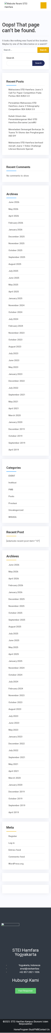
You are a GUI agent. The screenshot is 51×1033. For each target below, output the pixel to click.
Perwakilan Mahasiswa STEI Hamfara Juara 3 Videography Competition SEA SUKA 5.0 (23, 106)
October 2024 (15, 312)
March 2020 (14, 415)
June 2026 (13, 202)
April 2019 (13, 449)
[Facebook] (20, 1000)
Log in (11, 843)
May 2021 (13, 401)
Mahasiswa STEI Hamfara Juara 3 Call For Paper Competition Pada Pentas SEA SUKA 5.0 (25, 92)
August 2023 (14, 346)
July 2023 (13, 353)
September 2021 (16, 394)
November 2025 (16, 243)
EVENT (11, 476)
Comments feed (16, 856)
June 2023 (13, 360)
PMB (10, 489)
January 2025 (15, 298)
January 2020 (15, 422)
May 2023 (13, 367)
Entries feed (14, 850)
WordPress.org (16, 863)
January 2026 (15, 229)
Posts (11, 496)
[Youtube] (30, 1000)
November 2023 (16, 333)
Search (10, 58)
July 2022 (13, 388)
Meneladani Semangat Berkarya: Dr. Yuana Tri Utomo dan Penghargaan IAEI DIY (26, 132)
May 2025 (13, 284)
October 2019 (15, 436)
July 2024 (13, 319)
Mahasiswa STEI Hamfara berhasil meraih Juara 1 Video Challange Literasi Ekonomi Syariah (25, 145)
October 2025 (15, 250)
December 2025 (16, 236)
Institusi (12, 482)
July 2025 (13, 271)
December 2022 (16, 381)
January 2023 (15, 374)
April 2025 (13, 291)
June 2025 (13, 278)
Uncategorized (15, 510)
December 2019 (16, 429)
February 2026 (15, 223)
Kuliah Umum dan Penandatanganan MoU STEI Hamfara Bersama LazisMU (22, 119)
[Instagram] (25, 1000)
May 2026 (13, 209)
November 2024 (16, 305)
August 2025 (14, 264)
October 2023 (15, 339)
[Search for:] (19, 50)
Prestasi (12, 503)
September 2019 (16, 443)
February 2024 (15, 326)
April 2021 (13, 408)
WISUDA (12, 517)
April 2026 (13, 216)
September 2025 (16, 257)
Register (12, 836)
